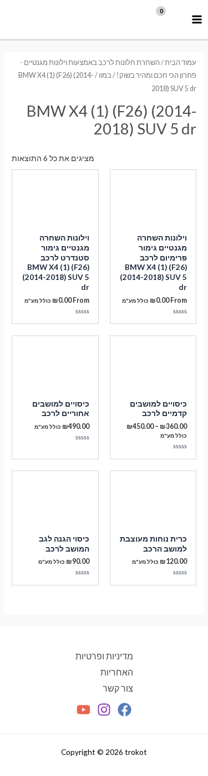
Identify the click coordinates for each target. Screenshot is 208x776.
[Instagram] (104, 710)
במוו (105, 75)
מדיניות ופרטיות (104, 656)
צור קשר (118, 688)
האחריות (116, 672)
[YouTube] (83, 710)
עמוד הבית (180, 62)
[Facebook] (124, 710)
